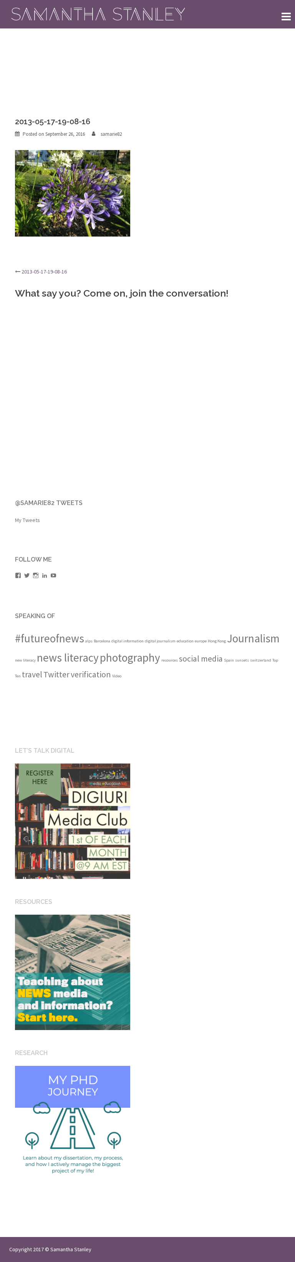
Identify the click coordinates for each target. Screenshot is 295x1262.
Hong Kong (217, 641)
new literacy (25, 660)
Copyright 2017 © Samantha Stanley (50, 1249)
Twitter (56, 674)
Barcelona (102, 641)
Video (116, 676)
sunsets (242, 660)
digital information (127, 641)
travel (32, 674)
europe (201, 641)
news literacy (68, 657)
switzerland (260, 660)
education (185, 641)
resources (169, 660)
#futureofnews (49, 638)
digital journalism (160, 641)
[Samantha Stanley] (99, 13)
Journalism (253, 638)
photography (130, 657)
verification (91, 674)
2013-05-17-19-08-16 (44, 271)
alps (89, 641)
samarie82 (111, 134)
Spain (229, 660)
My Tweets (27, 520)
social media (201, 658)
